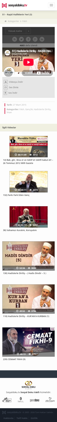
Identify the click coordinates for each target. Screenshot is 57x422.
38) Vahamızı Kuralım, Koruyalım (20, 230)
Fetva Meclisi (6, 400)
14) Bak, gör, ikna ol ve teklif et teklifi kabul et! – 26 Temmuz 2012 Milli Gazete (28, 161)
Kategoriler (13, 21)
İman (9, 112)
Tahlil (21, 400)
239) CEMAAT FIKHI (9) (14, 359)
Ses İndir (12, 92)
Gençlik (29, 109)
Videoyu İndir (15, 81)
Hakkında (8, 418)
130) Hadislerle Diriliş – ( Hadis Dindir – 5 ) (24, 273)
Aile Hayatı (50, 400)
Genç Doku (34, 400)
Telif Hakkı (22, 418)
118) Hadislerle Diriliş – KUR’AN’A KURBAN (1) (26, 316)
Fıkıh (24, 21)
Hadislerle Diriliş (42, 109)
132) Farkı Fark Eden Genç (16, 195)
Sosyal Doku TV (16, 5)
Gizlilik (34, 418)
